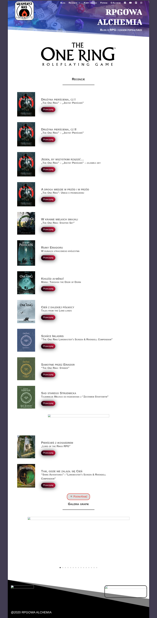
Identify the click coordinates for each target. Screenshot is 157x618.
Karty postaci (90, 3)
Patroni (103, 3)
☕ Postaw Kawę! (78, 496)
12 (88, 567)
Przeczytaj (48, 109)
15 (96, 567)
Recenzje (73, 3)
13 (91, 567)
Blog (62, 3)
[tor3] (78, 519)
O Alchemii (116, 3)
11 (86, 567)
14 (94, 567)
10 (83, 567)
